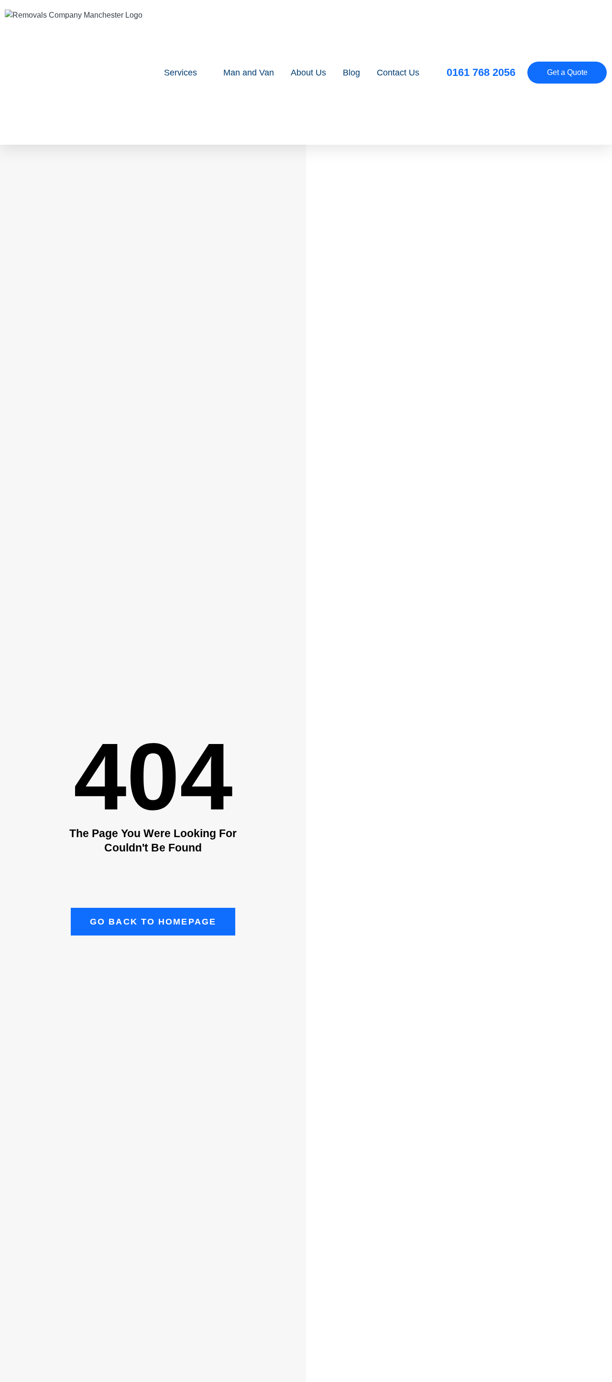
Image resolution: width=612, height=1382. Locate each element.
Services (180, 72)
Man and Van (248, 72)
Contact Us (398, 72)
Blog (351, 72)
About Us (308, 72)
